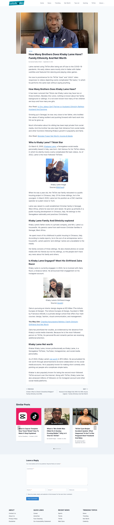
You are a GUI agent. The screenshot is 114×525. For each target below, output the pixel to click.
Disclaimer (12, 521)
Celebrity (85, 521)
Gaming (85, 3)
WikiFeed (60, 187)
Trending (57, 3)
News (49, 3)
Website (71, 490)
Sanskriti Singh (52, 438)
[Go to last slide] (19, 428)
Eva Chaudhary (24, 436)
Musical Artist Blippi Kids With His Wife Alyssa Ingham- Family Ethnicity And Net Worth (73, 391)
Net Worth (67, 3)
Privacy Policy (13, 518)
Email (50, 490)
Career (36, 513)
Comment (30, 469)
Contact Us (12, 513)
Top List (76, 3)
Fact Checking (38, 518)
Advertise (37, 516)
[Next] (95, 428)
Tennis (60, 516)
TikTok (94, 3)
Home (42, 3)
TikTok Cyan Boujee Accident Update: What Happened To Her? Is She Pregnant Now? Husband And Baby (84, 433)
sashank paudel (81, 441)
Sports (60, 513)
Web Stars (61, 521)
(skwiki (60, 303)
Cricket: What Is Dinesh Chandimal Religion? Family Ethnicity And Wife (40, 391)
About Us (12, 516)
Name (29, 490)
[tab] (55, 448)
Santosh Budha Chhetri (36, 61)
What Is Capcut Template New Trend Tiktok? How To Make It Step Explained (29, 431)
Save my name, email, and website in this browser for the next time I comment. (50, 494)
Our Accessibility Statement (42, 521)
